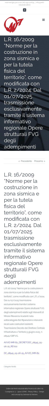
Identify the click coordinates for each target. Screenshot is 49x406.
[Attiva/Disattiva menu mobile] (43, 19)
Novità (13, 367)
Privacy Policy (33, 392)
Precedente (26, 161)
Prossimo (38, 161)
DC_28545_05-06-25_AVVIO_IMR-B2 (21, 353)
